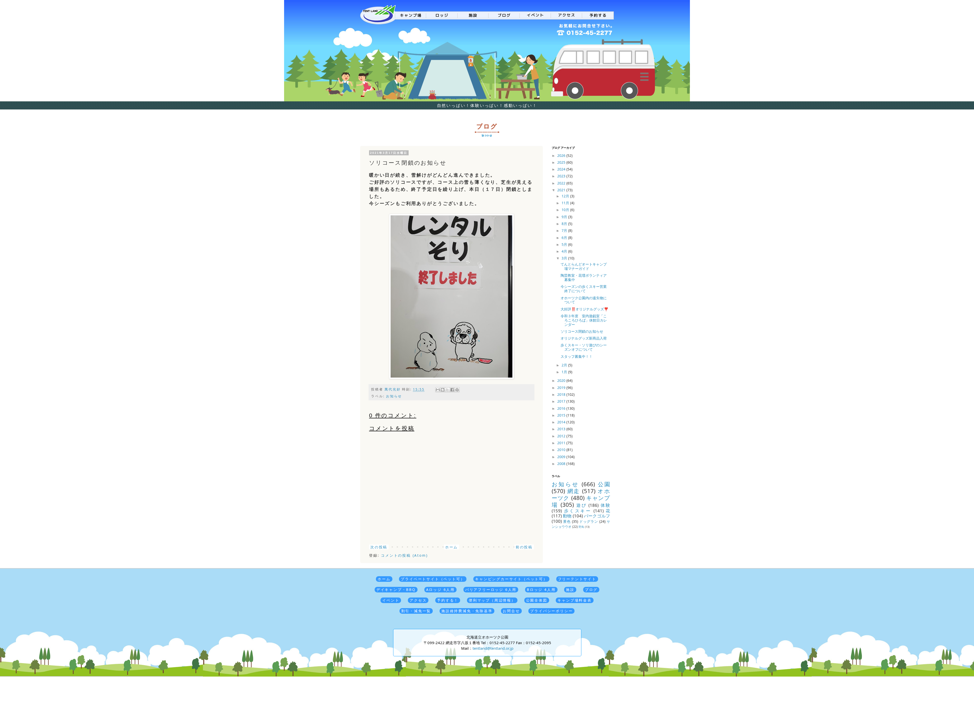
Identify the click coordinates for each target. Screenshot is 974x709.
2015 (561, 415)
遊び (581, 505)
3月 (565, 258)
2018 (561, 394)
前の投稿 (524, 547)
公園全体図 (536, 600)
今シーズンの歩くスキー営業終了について (584, 288)
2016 (561, 408)
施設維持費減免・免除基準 (467, 610)
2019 (561, 387)
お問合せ (511, 610)
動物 (567, 516)
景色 (567, 521)
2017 (561, 401)
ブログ (591, 589)
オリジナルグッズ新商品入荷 (584, 338)
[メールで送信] (437, 389)
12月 (566, 196)
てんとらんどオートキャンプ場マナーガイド (584, 266)
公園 (604, 484)
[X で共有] (447, 389)
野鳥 (581, 527)
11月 (566, 202)
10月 (566, 209)
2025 (561, 162)
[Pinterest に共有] (457, 389)
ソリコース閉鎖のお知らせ (582, 331)
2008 (561, 463)
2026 (561, 155)
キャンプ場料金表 (575, 600)
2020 (561, 380)
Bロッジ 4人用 (541, 589)
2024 (561, 169)
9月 (565, 216)
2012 (561, 436)
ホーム (451, 547)
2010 (561, 449)
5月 (565, 244)
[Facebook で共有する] (452, 389)
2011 (561, 442)
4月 (565, 251)
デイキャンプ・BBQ (396, 589)
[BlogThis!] (442, 389)
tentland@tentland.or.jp (493, 648)
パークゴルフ (597, 516)
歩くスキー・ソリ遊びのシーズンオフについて (584, 347)
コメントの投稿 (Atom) (404, 555)
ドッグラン (588, 521)
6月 (565, 237)
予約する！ (447, 600)
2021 (561, 190)
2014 (561, 422)
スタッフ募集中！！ (577, 356)
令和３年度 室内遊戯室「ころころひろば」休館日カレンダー (584, 320)
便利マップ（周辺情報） (492, 600)
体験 (605, 505)
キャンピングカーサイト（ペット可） (511, 578)
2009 (561, 456)
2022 (561, 183)
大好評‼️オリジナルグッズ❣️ (584, 309)
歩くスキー (578, 511)
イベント (390, 600)
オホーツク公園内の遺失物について (584, 300)
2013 (561, 428)
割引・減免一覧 (416, 610)
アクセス (418, 600)
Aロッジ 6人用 (440, 589)
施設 (570, 589)
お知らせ (394, 396)
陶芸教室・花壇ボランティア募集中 (584, 277)
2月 (565, 365)
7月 (565, 230)
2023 (561, 176)
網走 (573, 491)
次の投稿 (378, 547)
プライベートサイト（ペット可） (433, 578)
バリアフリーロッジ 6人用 (490, 589)
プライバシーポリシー (551, 610)
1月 (565, 371)
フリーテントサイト (577, 578)
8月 (565, 223)
